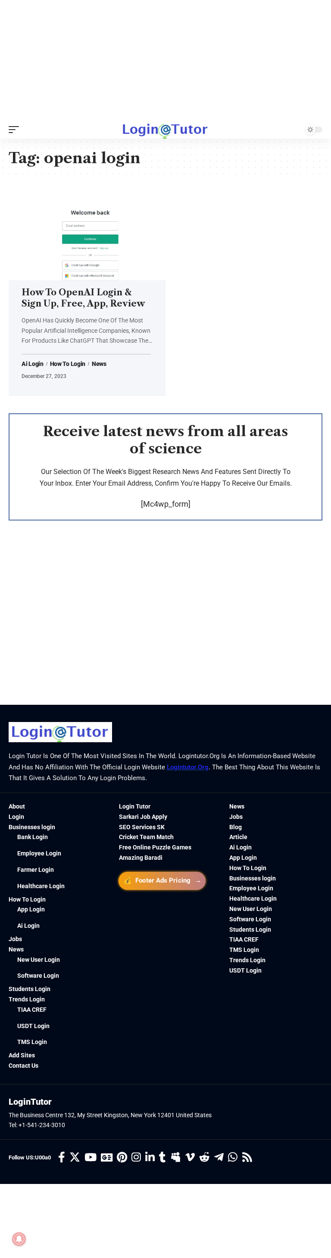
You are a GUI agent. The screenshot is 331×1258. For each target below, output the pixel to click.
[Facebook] (61, 1157)
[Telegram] (219, 1157)
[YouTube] (90, 1157)
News (99, 364)
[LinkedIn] (150, 1157)
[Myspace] (175, 1157)
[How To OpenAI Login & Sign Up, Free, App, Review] (87, 233)
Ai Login (33, 364)
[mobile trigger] (16, 129)
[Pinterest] (122, 1157)
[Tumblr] (162, 1157)
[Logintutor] (165, 130)
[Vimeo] (190, 1157)
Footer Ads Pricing (162, 880)
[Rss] (247, 1157)
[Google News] (107, 1157)
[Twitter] (74, 1157)
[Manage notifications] (19, 1239)
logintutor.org (188, 767)
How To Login (67, 364)
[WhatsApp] (233, 1157)
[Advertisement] (165, 60)
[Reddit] (204, 1157)
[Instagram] (136, 1157)
